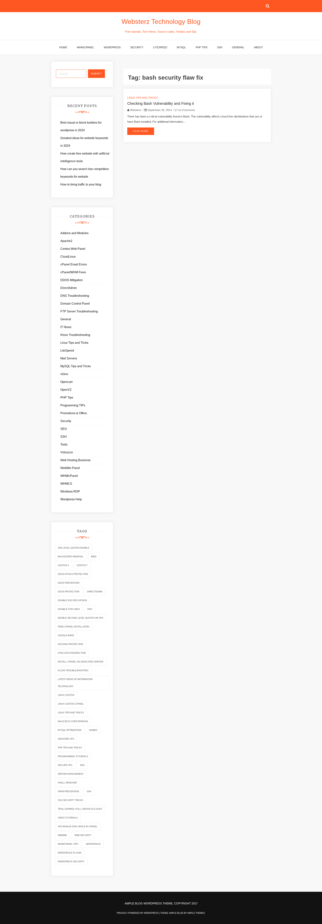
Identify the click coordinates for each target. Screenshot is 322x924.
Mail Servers (68, 358)
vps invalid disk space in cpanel (77, 826)
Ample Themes (196, 913)
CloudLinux (68, 256)
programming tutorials (73, 756)
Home (63, 47)
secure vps (65, 765)
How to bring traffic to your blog (80, 184)
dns (89, 609)
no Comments (186, 109)
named (93, 730)
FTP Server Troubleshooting (79, 311)
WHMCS (66, 483)
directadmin (94, 591)
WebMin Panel (70, 468)
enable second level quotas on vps (80, 618)
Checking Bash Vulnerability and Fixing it (160, 103)
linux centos (66, 695)
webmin (62, 835)
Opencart (66, 381)
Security (136, 47)
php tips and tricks (70, 747)
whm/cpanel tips (68, 844)
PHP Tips (201, 47)
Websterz (135, 109)
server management (71, 774)
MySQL (181, 47)
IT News (65, 327)
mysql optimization (69, 730)
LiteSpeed (160, 47)
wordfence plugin (69, 852)
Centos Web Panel (72, 248)
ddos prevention (68, 583)
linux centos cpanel (71, 704)
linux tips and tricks (71, 712)
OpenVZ (66, 389)
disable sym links (69, 609)
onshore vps (66, 739)
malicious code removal (73, 721)
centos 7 (82, 565)
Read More (141, 131)
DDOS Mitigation (71, 280)
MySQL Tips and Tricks (75, 366)
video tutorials (68, 817)
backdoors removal (70, 556)
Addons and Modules (74, 233)
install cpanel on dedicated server (80, 661)
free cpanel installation (73, 626)
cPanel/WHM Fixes (73, 272)
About (258, 47)
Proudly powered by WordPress (138, 913)
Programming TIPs (72, 405)
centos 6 (63, 565)
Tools (63, 444)
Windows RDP (70, 491)
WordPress (112, 47)
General (238, 47)
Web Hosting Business (75, 460)
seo (82, 765)
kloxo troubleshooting (73, 670)
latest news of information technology (75, 683)
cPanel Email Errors (73, 264)
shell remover (67, 782)
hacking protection (70, 644)
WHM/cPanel (85, 47)
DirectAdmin (68, 287)
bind (94, 556)
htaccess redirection (72, 653)
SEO (63, 428)
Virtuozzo (66, 452)
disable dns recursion (72, 600)
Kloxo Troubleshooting (75, 334)
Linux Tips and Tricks (142, 97)
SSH (219, 47)
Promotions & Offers (73, 413)
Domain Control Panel (75, 303)
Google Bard (66, 635)
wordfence (93, 844)
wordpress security (71, 861)
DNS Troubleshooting (74, 295)
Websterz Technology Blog (161, 21)
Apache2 (66, 241)
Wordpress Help (71, 499)
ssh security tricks (70, 800)
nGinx (64, 374)
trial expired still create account (80, 809)
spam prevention (68, 791)
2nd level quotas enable (73, 548)
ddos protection (68, 591)
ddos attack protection (73, 574)
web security (83, 835)
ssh (89, 791)
